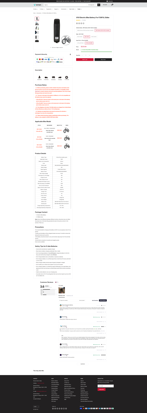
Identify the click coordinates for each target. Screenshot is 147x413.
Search (82, 380)
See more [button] (103, 330)
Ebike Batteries (54, 399)
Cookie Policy (67, 397)
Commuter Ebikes (55, 384)
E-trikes (41, 9)
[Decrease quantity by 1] (82, 55)
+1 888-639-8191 (40, 383)
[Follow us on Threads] (57, 408)
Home (34, 13)
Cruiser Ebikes (54, 390)
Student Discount (84, 395)
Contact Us (66, 382)
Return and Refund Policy (69, 388)
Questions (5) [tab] (69, 295)
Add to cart (84, 59)
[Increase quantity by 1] (89, 55)
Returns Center (84, 386)
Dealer (79, 9)
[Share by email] (83, 23)
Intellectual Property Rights (70, 395)
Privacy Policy (67, 390)
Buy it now (103, 59)
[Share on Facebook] (77, 23)
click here (37, 91)
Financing (83, 390)
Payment (82, 388)
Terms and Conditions (69, 392)
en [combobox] (57, 282)
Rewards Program (84, 393)
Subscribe (110, 1)
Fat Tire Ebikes (54, 386)
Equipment (48, 9)
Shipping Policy (67, 384)
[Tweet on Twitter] (81, 23)
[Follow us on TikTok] (66, 408)
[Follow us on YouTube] (64, 408)
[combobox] (82, 300)
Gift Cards (53, 401)
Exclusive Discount (85, 397)
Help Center (71, 9)
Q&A (65, 399)
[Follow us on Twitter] (55, 408)
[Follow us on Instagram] (59, 408)
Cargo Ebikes (54, 393)
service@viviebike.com (41, 391)
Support (56, 9)
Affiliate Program (84, 392)
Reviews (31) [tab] (62, 295)
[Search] (98, 5)
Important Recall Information (87, 401)
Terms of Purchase (68, 393)
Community (63, 9)
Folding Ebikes (54, 388)
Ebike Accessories (55, 395)
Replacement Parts (55, 397)
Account (105, 4)
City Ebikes (53, 392)
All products (39, 13)
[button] (81, 20)
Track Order (83, 384)
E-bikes (35, 9)
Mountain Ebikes (54, 382)
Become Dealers (84, 399)
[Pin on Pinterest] (79, 23)
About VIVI (66, 380)
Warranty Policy (67, 386)
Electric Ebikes (54, 380)
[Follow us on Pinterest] (61, 408)
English (35, 406)
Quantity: (78, 55)
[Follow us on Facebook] (53, 408)
